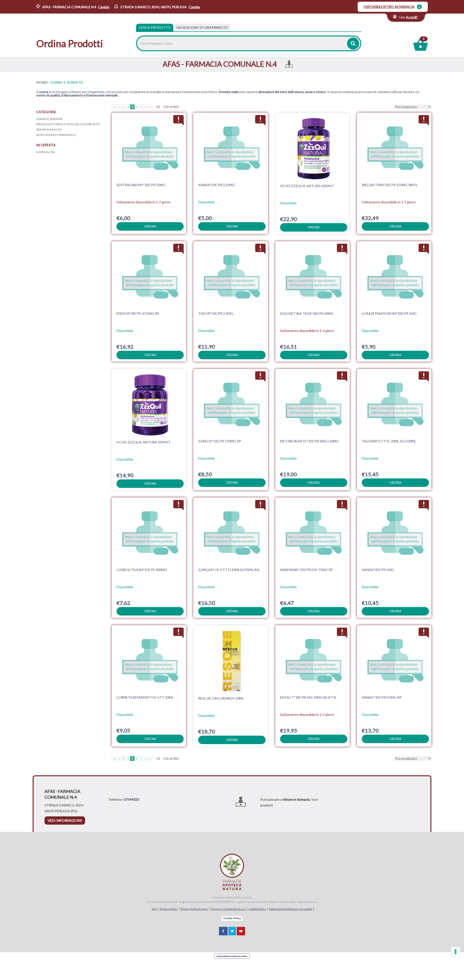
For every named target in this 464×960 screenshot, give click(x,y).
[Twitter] (232, 931)
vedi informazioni (65, 820)
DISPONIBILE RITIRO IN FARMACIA (389, 7)
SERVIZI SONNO (48, 129)
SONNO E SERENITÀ (49, 119)
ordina (150, 226)
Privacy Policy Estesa (194, 909)
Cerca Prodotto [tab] (155, 27)
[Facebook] (223, 931)
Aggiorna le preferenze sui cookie (290, 909)
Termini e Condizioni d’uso (228, 909)
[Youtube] (241, 931)
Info (154, 909)
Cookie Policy (257, 909)
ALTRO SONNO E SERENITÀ (56, 135)
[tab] (202, 27)
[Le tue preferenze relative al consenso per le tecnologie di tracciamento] (455, 951)
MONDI (42, 82)
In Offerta (45, 152)
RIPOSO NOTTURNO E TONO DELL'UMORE (68, 124)
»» (150, 107)
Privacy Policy (169, 909)
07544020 (131, 799)
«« (114, 107)
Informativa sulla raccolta (232, 956)
